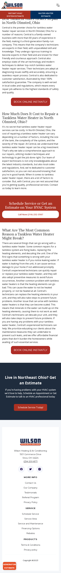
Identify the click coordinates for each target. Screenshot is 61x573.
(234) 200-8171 (30, 461)
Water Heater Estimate (45, 14)
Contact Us (30, 483)
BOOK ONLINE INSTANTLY (30, 101)
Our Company (30, 488)
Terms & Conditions (30, 545)
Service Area (30, 519)
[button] (58, 5)
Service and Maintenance (30, 523)
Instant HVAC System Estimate (15, 14)
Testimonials (30, 492)
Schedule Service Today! (30, 407)
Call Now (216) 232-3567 (30, 214)
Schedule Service (30, 514)
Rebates (30, 533)
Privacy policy (30, 550)
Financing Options (31, 528)
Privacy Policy (30, 502)
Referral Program (30, 497)
